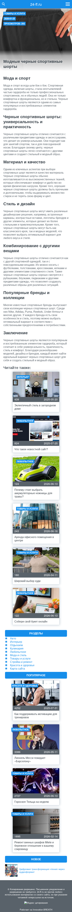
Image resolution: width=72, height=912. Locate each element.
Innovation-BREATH (42, 909)
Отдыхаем (16, 645)
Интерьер (16, 642)
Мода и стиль (18, 655)
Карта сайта (17, 668)
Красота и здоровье (22, 665)
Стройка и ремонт (21, 662)
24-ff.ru (36, 4)
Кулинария (16, 648)
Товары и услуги (14, 13)
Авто (13, 638)
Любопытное (18, 652)
